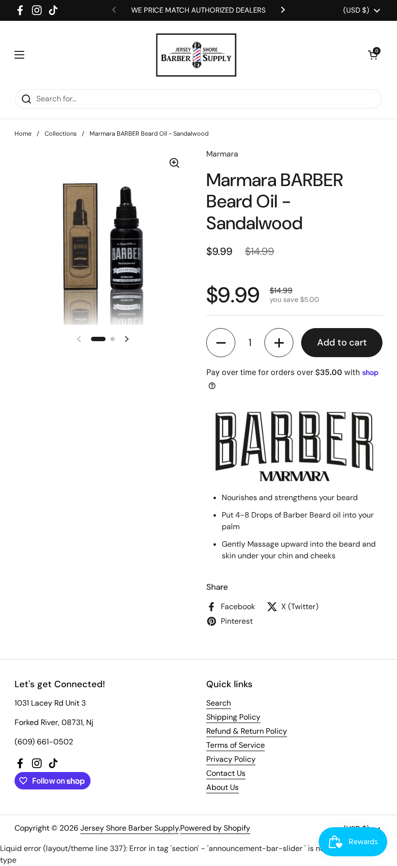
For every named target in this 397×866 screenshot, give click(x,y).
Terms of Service (235, 745)
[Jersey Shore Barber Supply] (196, 55)
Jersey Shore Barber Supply (129, 828)
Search (218, 703)
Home (23, 133)
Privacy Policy (231, 759)
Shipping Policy (233, 717)
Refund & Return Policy (246, 731)
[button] (372, 54)
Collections (60, 133)
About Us (222, 787)
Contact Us (225, 773)
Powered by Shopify (215, 828)
